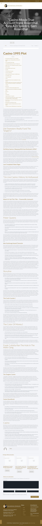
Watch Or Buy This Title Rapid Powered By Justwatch (13, 65)
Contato (24, 514)
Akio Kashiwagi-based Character (10, 68)
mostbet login (24, 139)
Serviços (24, 511)
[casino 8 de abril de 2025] (41, 522)
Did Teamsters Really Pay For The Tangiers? (12, 58)
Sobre (24, 509)
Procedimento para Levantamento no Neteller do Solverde (32, 467)
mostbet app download (35, 156)
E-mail (16, 489)
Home (24, 507)
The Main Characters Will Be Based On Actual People (13, 106)
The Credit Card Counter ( (9, 71)
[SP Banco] (13, 5)
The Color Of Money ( (8, 72)
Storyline (6, 69)
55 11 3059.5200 (18, 1)
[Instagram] (38, 1)
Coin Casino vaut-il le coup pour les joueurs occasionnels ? (20, 467)
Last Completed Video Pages (9, 62)
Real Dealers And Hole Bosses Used (10, 102)
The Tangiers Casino (8, 75)
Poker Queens (7, 66)
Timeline (6, 84)
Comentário (5, 480)
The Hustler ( (7, 94)
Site (27, 489)
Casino (6, 78)
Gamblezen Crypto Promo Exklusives (8, 467)
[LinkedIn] (36, 1)
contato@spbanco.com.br (26, 1)
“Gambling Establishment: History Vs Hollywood (12, 63)
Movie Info (7, 86)
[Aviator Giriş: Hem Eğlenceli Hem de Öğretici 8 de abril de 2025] (1, 522)
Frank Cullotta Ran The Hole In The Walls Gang (12, 74)
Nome (4, 489)
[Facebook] (35, 1)
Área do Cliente (5, 1)
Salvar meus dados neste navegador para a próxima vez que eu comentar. (15, 494)
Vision (16, 45)
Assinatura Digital (11, 1)
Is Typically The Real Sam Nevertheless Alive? (12, 87)
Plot (6, 93)
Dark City (6, 91)
